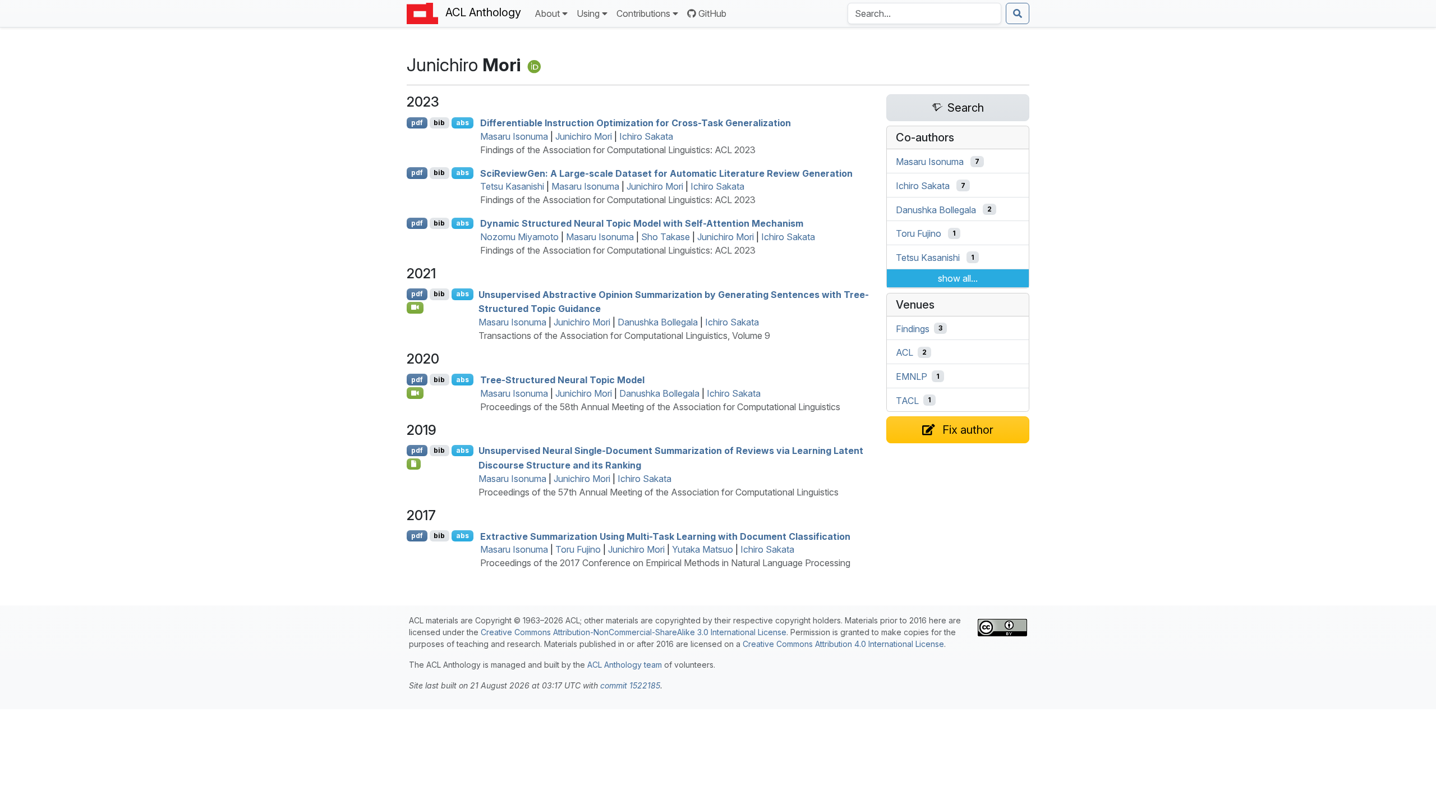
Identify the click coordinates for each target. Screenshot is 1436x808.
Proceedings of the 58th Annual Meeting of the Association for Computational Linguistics (660, 406)
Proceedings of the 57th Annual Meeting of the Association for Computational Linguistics (658, 492)
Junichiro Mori (583, 136)
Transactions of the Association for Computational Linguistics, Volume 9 (624, 335)
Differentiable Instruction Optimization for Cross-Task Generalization (635, 122)
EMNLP (911, 376)
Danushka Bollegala (658, 322)
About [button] (547, 13)
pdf (417, 122)
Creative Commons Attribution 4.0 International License (843, 644)
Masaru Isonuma (514, 136)
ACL (904, 352)
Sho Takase (665, 236)
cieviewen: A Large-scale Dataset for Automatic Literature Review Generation (666, 172)
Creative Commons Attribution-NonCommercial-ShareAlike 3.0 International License (633, 632)
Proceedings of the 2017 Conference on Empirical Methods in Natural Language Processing (665, 562)
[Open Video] (415, 307)
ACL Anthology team (624, 664)
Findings (912, 328)
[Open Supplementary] (414, 464)
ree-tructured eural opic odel (562, 379)
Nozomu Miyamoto (519, 236)
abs (462, 122)
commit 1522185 (630, 685)
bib (439, 122)
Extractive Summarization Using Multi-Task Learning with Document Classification (665, 535)
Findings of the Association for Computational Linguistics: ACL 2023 (618, 149)
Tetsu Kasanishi (512, 186)
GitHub (712, 13)
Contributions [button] (643, 13)
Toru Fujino (578, 549)
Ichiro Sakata (646, 136)
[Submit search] (1017, 13)
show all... (958, 278)
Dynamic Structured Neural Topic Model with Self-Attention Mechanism (641, 223)
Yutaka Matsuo (702, 549)
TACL (907, 400)
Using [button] (588, 13)
